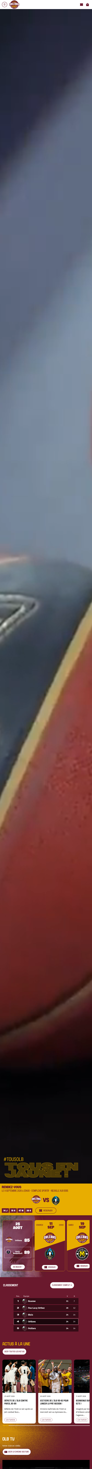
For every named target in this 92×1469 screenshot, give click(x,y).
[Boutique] (87, 4)
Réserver (47, 1210)
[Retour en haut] (86, 1464)
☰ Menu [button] (4, 4)
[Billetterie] (81, 4)
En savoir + (17, 1267)
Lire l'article (10, 1420)
